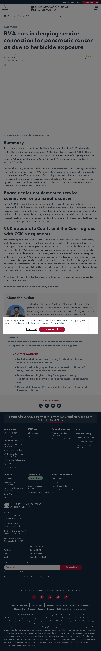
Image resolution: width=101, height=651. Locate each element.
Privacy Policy (57, 323)
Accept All (52, 329)
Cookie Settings (31, 329)
